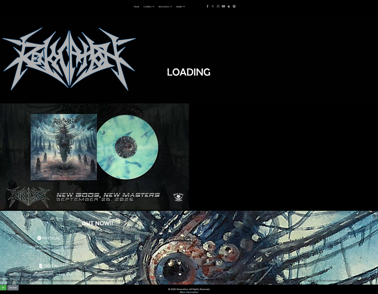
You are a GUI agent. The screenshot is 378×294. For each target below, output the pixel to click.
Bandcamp (38, 274)
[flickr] (228, 6)
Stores (148, 6)
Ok (3, 287)
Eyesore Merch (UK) (38, 250)
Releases (164, 6)
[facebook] (207, 6)
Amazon (60, 274)
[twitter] (212, 6)
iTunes (27, 274)
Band (179, 6)
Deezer (70, 274)
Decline (13, 287)
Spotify (50, 274)
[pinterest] (218, 6)
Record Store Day (60, 250)
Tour (136, 6)
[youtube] (223, 6)
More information (189, 292)
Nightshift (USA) (36, 246)
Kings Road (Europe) (58, 246)
